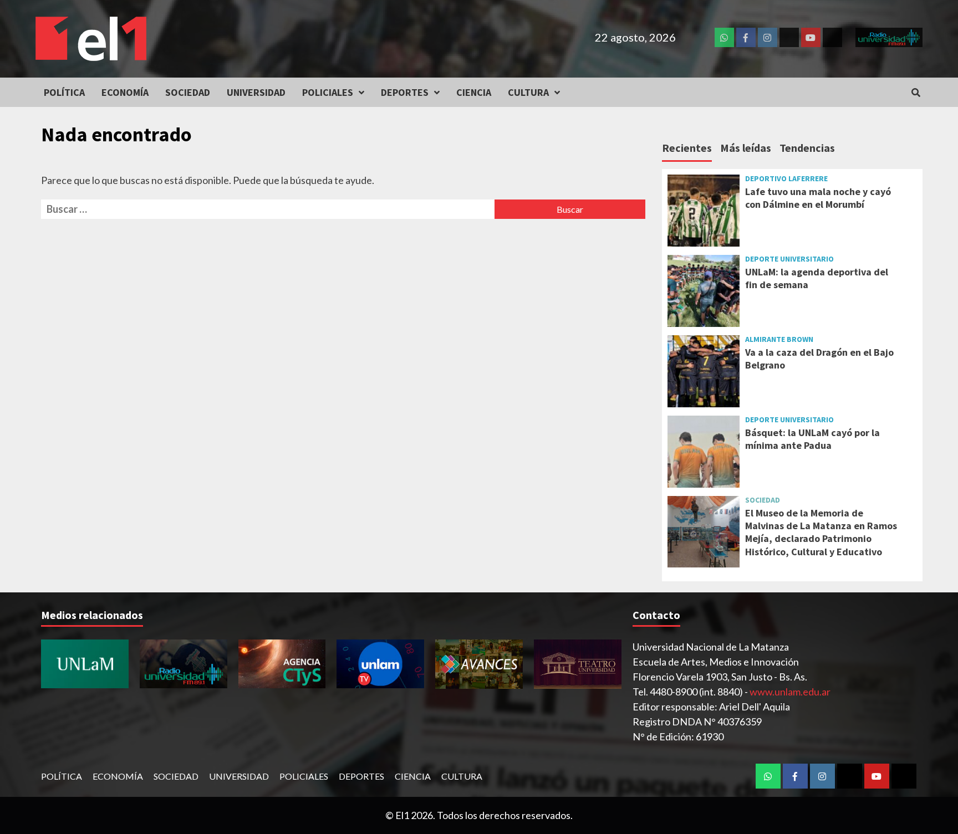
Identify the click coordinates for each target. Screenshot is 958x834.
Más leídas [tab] (745, 148)
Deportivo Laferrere (786, 178)
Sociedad (187, 92)
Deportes (405, 92)
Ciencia (473, 92)
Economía (125, 92)
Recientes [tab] (687, 148)
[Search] (916, 92)
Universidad (256, 92)
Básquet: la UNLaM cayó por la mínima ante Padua (812, 439)
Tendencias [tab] (807, 148)
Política (64, 92)
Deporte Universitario (789, 259)
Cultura (528, 92)
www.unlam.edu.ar (790, 691)
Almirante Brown (779, 339)
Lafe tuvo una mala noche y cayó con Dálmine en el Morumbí (818, 198)
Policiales (327, 92)
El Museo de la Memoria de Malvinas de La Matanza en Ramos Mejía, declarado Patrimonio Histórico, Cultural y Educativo (821, 532)
